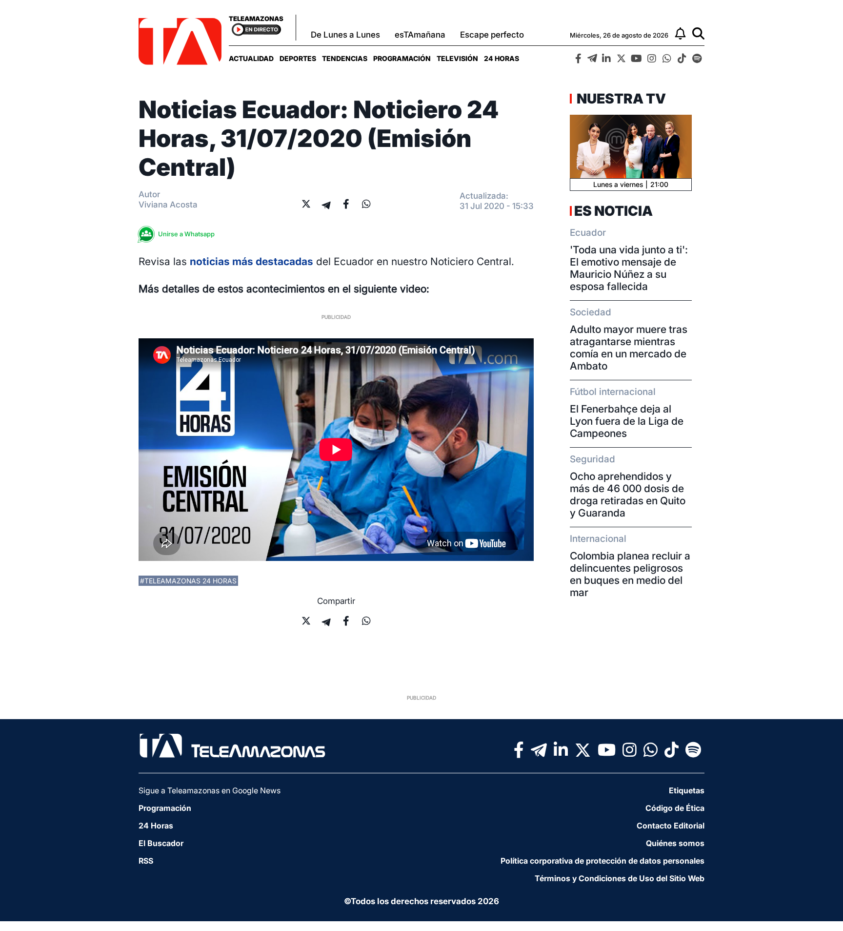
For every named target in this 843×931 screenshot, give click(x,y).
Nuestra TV (620, 98)
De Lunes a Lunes (345, 35)
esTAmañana (420, 35)
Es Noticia (613, 211)
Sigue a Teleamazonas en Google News (210, 790)
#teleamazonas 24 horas (188, 581)
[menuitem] (251, 58)
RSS (146, 861)
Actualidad (251, 58)
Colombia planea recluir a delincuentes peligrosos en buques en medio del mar (630, 574)
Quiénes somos (675, 843)
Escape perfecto (492, 35)
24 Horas (501, 58)
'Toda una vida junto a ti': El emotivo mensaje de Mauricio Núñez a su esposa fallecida (629, 268)
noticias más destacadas (251, 261)
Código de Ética (674, 808)
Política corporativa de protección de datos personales (602, 861)
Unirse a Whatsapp (186, 234)
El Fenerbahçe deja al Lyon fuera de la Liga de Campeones (626, 421)
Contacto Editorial (670, 825)
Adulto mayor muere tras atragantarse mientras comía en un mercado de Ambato (628, 347)
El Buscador (161, 843)
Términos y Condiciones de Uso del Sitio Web (619, 878)
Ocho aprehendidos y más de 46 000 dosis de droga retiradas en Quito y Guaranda (627, 494)
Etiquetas (686, 790)
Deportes (298, 58)
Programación (402, 58)
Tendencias (344, 58)
